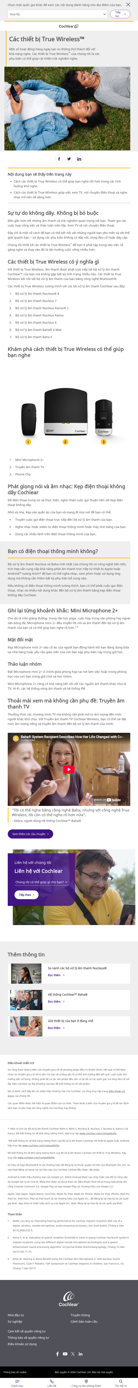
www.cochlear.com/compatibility (98, 1133)
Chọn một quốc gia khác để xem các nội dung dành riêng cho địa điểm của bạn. (65, 5)
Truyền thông (80, 1315)
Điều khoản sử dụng (22, 1344)
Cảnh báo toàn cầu (84, 1321)
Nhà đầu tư (16, 1315)
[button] (59, 158)
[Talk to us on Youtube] (65, 1353)
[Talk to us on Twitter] (72, 1353)
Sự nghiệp (15, 1321)
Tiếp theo (25, 895)
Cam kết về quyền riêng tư (26, 1331)
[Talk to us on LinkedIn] (80, 1353)
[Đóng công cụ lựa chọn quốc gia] (128, 5)
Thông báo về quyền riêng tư (28, 1338)
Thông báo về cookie (14, 1372)
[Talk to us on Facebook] (57, 1353)
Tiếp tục (118, 14)
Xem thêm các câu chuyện (28, 834)
